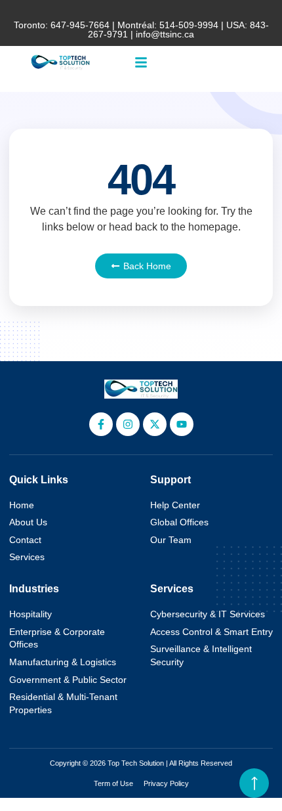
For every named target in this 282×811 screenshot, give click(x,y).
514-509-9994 (188, 25)
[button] (141, 62)
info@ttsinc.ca (165, 34)
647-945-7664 (80, 25)
